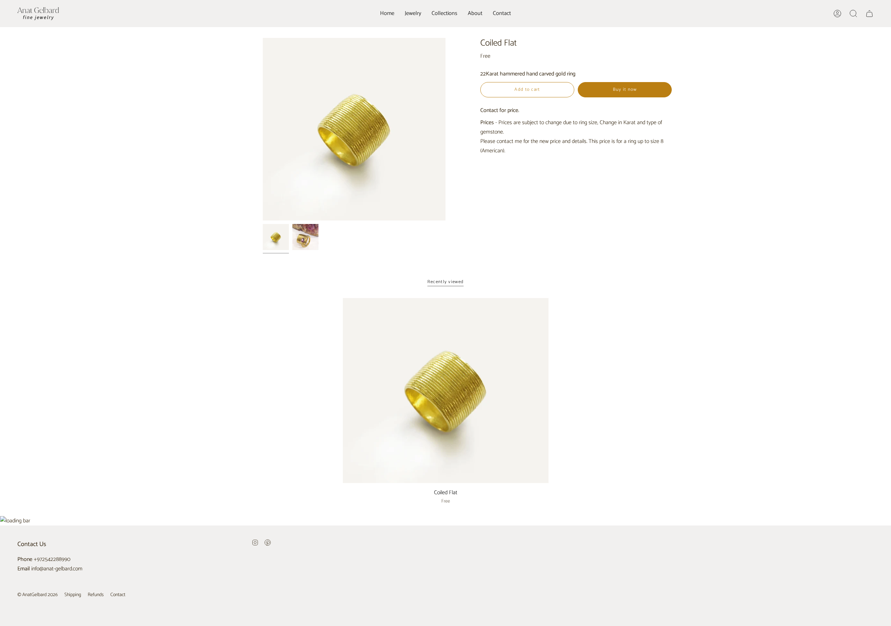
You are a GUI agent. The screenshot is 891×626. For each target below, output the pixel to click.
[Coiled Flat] (446, 390)
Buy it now (625, 89)
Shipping (72, 595)
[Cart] (869, 13)
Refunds (96, 595)
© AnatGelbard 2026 (37, 595)
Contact (117, 595)
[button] (413, 13)
